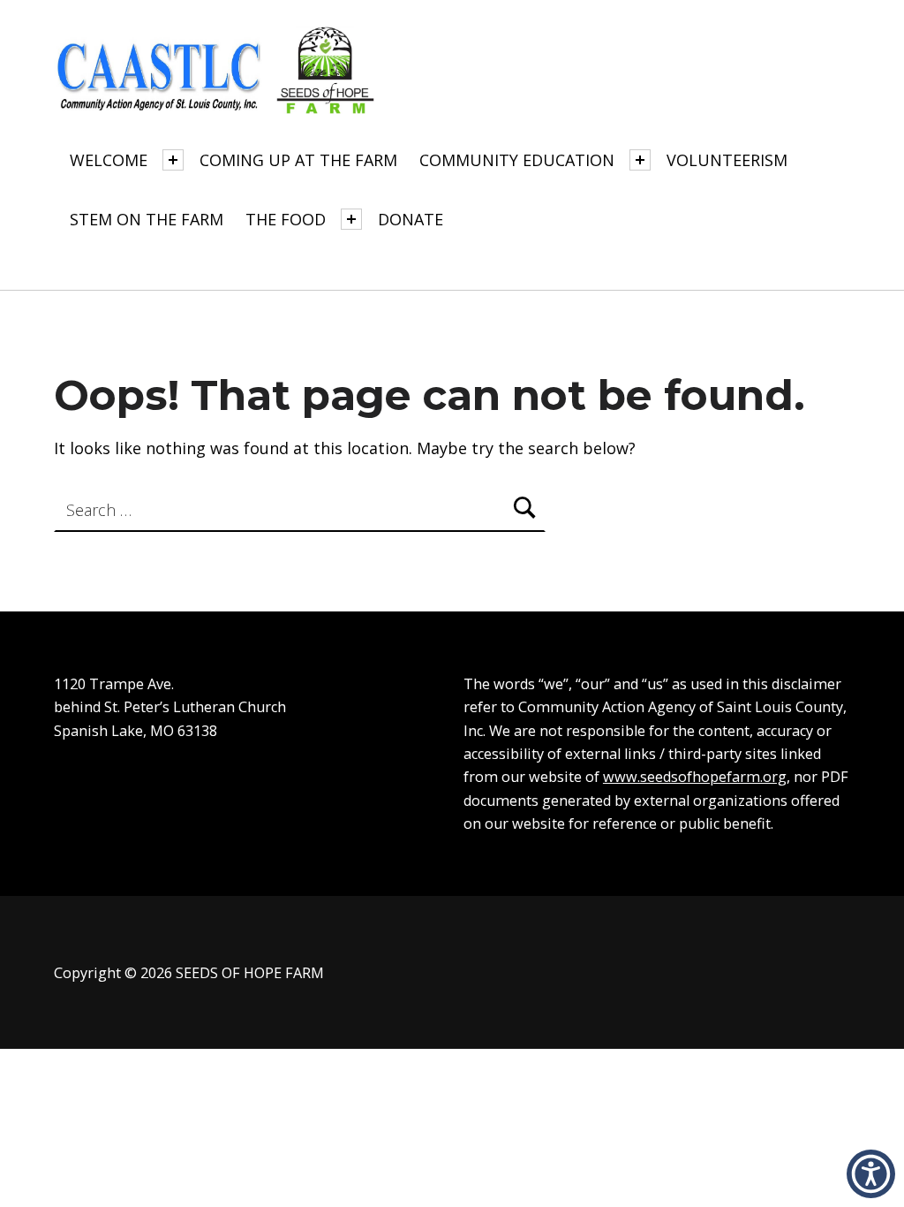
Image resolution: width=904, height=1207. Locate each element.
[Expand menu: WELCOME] (173, 160)
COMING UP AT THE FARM (298, 160)
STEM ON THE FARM (146, 219)
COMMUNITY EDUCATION (516, 160)
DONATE (410, 219)
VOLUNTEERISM (727, 160)
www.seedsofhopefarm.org (695, 776)
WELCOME (108, 160)
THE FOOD (285, 219)
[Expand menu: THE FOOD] (351, 219)
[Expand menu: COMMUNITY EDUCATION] (640, 160)
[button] (871, 1174)
